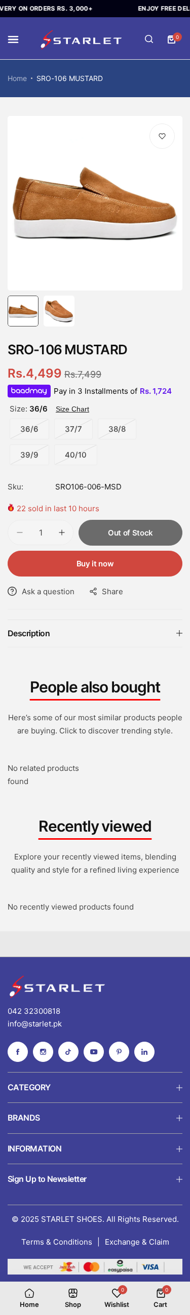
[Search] (149, 39)
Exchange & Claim (137, 1242)
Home (17, 78)
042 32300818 (34, 1011)
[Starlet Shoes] (82, 39)
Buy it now (95, 563)
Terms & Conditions (56, 1242)
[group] (95, 203)
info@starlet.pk (35, 1024)
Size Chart (72, 409)
